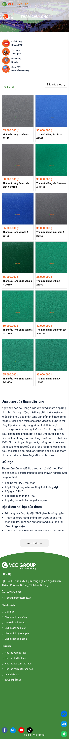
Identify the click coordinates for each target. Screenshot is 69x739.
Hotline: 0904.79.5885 (5, 16)
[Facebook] (5, 729)
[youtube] (21, 729)
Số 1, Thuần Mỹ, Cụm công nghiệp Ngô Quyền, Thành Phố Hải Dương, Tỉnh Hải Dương (31, 583)
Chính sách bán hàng (16, 617)
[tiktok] (30, 729)
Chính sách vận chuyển (17, 633)
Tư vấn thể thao (13, 680)
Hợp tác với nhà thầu (15, 652)
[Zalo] (64, 723)
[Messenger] (64, 713)
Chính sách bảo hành (16, 638)
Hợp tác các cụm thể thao (18, 663)
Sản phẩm (32, 23)
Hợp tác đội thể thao (15, 658)
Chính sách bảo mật (15, 628)
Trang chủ (18, 23)
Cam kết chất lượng (15, 622)
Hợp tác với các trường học (19, 669)
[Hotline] (64, 733)
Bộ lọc (10, 86)
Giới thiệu (10, 611)
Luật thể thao (12, 674)
